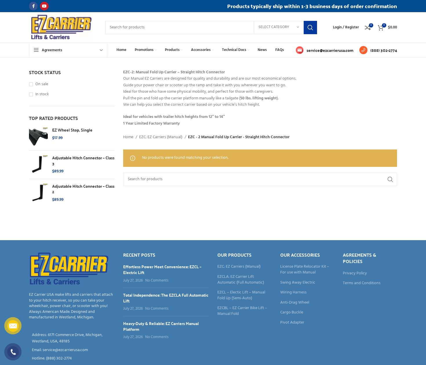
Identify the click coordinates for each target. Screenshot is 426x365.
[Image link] (69, 269)
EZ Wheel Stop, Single (72, 130)
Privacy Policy (355, 273)
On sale (41, 84)
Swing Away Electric (297, 283)
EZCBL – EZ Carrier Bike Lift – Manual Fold (242, 311)
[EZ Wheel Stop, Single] (38, 136)
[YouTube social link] (44, 6)
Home (128, 137)
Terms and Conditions (362, 283)
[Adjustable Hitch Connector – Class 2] (38, 193)
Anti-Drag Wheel (294, 303)
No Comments (156, 281)
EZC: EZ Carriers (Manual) (161, 137)
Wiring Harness (293, 292)
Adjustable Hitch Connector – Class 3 (83, 160)
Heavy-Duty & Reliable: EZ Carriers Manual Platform (161, 326)
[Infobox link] (325, 50)
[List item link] (71, 350)
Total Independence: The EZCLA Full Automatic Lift (165, 297)
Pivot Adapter (292, 323)
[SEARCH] (310, 27)
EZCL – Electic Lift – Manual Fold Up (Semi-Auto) (241, 295)
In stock (42, 94)
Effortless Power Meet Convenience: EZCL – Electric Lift (162, 269)
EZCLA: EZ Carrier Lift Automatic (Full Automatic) (240, 279)
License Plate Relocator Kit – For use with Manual (304, 269)
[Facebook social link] (33, 6)
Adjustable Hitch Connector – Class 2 (83, 189)
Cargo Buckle (291, 312)
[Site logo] (61, 27)
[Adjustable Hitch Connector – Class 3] (38, 164)
